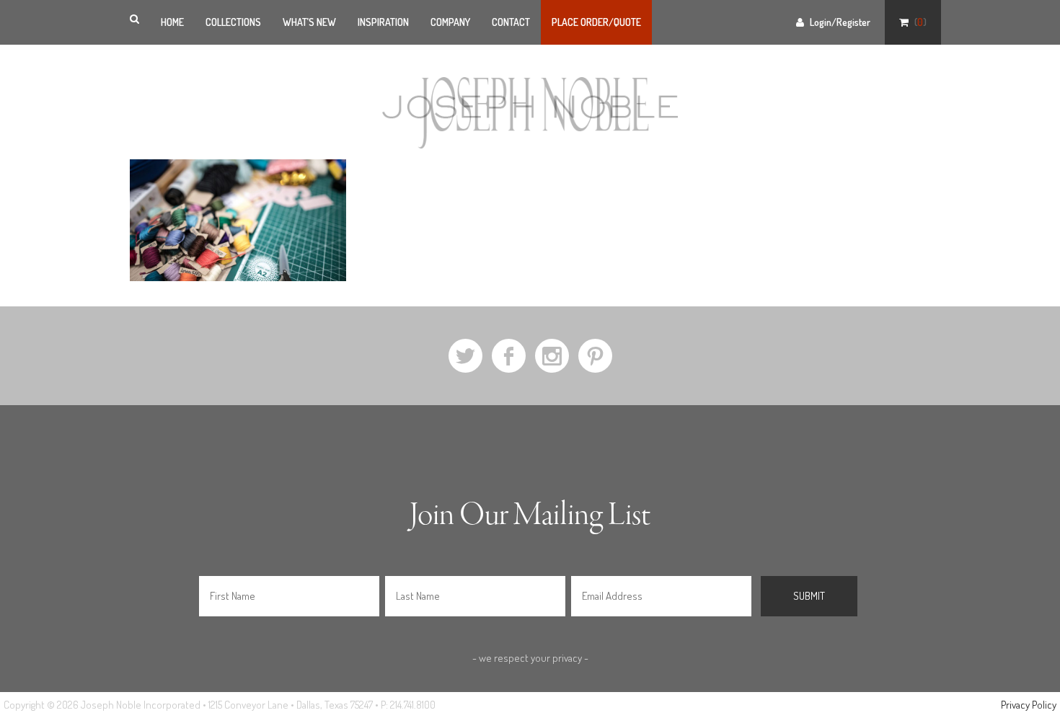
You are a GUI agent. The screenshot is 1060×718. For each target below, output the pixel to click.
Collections (233, 22)
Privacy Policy (1028, 705)
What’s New (309, 22)
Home (172, 22)
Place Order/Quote (596, 22)
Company (450, 22)
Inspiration (383, 22)
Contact (511, 22)
